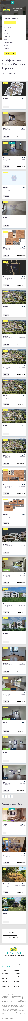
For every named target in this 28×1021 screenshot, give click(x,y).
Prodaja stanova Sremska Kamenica (11, 940)
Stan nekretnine (4, 978)
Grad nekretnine (4, 968)
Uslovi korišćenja (19, 955)
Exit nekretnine (16, 978)
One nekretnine (16, 983)
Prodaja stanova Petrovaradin (10, 935)
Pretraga (7, 53)
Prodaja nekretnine (5, 986)
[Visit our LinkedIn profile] (18, 953)
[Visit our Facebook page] (7, 953)
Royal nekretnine (5, 972)
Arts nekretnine (4, 983)
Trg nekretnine (16, 981)
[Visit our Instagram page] (10, 953)
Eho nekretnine (16, 975)
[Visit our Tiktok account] (20, 953)
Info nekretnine (16, 970)
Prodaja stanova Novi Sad (9, 932)
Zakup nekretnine (17, 984)
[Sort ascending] (18, 79)
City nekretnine (16, 968)
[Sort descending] (20, 79)
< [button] (3, 796)
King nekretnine (4, 981)
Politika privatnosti (9, 955)
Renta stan (4, 984)
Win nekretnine (16, 976)
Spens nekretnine (5, 976)
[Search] (12, 2)
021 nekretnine (4, 970)
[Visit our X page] (15, 953)
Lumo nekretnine (17, 986)
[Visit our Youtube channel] (13, 953)
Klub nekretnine (4, 975)
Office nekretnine (5, 973)
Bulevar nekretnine (17, 972)
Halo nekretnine (17, 973)
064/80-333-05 (15, 10)
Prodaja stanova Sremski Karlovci (11, 937)
